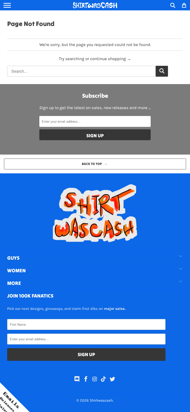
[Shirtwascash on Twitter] (112, 379)
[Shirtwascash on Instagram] (94, 379)
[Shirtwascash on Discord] (77, 379)
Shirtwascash (101, 400)
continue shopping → (110, 58)
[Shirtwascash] (95, 5)
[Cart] (184, 5)
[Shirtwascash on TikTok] (103, 379)
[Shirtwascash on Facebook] (86, 379)
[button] (15, 397)
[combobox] (87, 71)
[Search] (173, 5)
